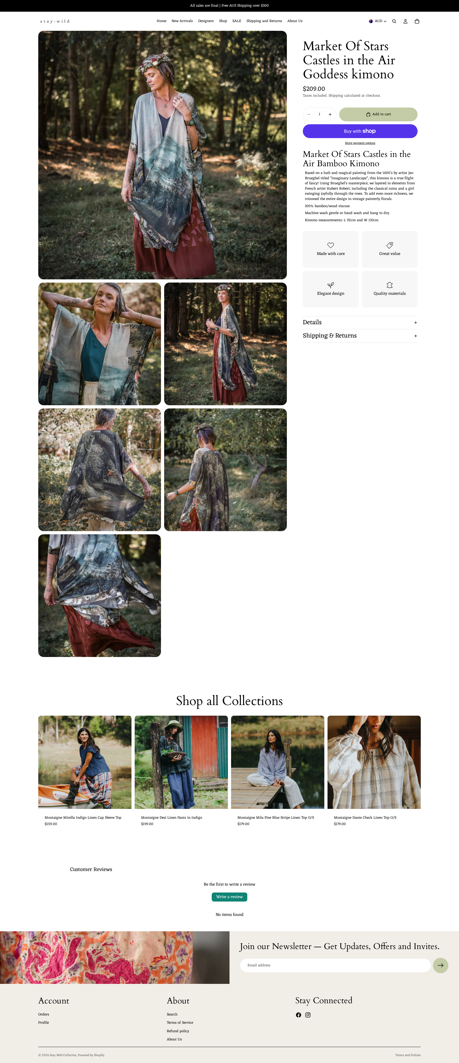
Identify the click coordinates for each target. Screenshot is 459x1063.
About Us (174, 1039)
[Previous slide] (46, 762)
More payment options (360, 143)
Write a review (229, 897)
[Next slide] (123, 762)
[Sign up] (440, 965)
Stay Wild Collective (63, 1055)
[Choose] (123, 800)
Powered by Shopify (91, 1055)
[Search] (394, 21)
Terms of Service (180, 1022)
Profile (43, 1022)
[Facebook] (298, 1015)
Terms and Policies (408, 1055)
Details (312, 322)
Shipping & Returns (330, 335)
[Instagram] (308, 1015)
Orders (43, 1014)
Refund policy (178, 1031)
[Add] (316, 800)
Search (172, 1014)
